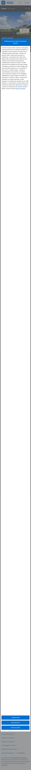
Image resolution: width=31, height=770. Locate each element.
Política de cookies (20, 88)
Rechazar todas (15, 727)
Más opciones (15, 722)
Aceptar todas (15, 717)
